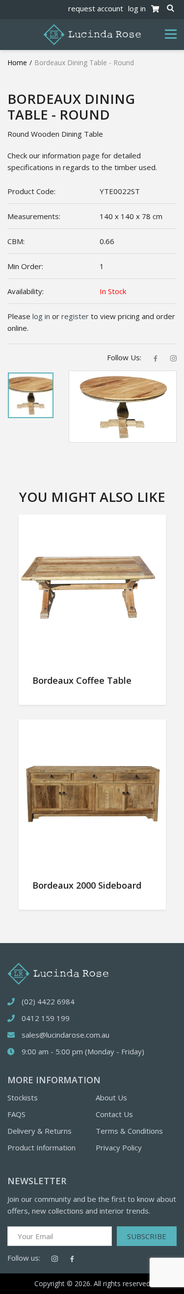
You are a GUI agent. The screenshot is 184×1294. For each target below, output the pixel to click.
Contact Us (114, 1114)
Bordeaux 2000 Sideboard (86, 885)
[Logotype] (92, 34)
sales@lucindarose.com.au (65, 1035)
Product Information (41, 1147)
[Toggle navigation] (171, 34)
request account (95, 8)
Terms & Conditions (129, 1131)
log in (137, 8)
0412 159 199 (46, 1018)
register (75, 316)
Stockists (22, 1097)
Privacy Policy (119, 1147)
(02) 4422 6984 (48, 1001)
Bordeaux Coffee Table (81, 680)
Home (17, 62)
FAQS (16, 1114)
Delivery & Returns (39, 1131)
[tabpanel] (30, 395)
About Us (111, 1097)
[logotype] (57, 973)
